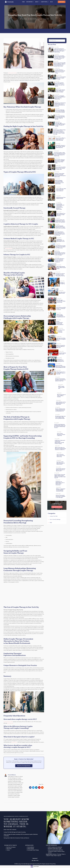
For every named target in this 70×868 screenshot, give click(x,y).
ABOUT (36, 1)
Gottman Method (8, 248)
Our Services (29, 1)
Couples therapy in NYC (8, 721)
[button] (29, 2)
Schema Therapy (30, 848)
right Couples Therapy (12, 72)
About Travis (9, 848)
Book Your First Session (11, 847)
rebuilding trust (14, 742)
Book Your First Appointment (23, 765)
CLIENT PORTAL (44, 1)
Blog (51, 1)
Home (23, 1)
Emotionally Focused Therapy (33, 850)
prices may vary (10, 723)
